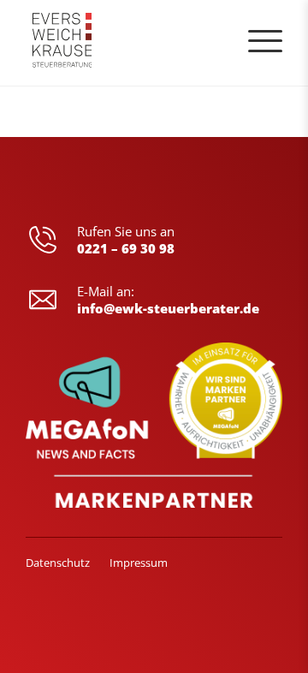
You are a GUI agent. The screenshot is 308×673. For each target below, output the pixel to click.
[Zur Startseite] (62, 43)
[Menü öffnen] (265, 41)
